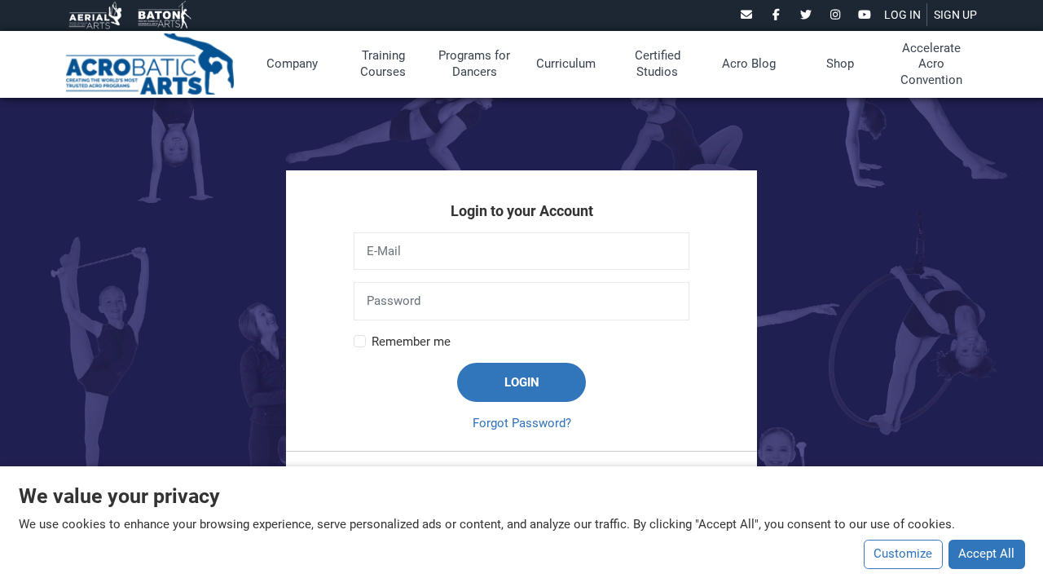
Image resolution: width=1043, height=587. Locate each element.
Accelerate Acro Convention (931, 64)
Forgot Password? (522, 423)
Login (521, 382)
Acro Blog (749, 63)
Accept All (986, 553)
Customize (903, 553)
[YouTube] (865, 14)
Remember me (411, 341)
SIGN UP (955, 14)
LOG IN (902, 14)
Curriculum (566, 63)
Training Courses (383, 63)
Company (292, 63)
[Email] (746, 14)
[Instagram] (835, 14)
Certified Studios (657, 63)
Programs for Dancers (474, 63)
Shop (840, 63)
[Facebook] (776, 14)
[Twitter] (805, 14)
